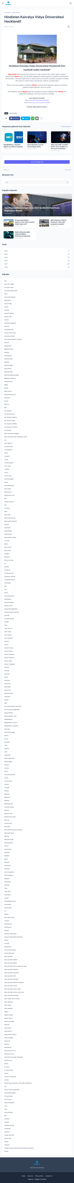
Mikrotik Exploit (8, 839)
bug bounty (7, 430)
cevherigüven (8, 449)
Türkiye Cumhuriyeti (10, 1076)
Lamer (6, 778)
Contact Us (49, 1176)
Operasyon (7, 865)
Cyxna (6, 472)
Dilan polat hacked (9, 518)
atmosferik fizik (8, 329)
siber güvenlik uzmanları (11, 995)
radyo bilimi (7, 904)
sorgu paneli (8, 1031)
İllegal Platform (8, 713)
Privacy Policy (39, 1176)
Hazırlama (7, 696)
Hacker (6, 644)
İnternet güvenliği (9, 732)
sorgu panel (7, 1028)
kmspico (6, 765)
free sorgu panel (9, 596)
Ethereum (7, 557)
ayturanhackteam (9, 336)
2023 (37, 257)
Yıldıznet (6, 1145)
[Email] (37, 118)
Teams (6, 1073)
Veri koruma (7, 1099)
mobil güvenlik (8, 842)
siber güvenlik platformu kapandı (14, 982)
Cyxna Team (8, 475)
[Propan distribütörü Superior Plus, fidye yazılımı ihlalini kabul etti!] (9, 223)
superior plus (8, 1060)
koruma (6, 768)
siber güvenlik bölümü (10, 959)
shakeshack (7, 946)
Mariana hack (8, 813)
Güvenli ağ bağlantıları (10, 609)
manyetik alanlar (9, 807)
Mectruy (6, 820)
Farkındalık (7, 583)
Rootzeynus (7, 927)
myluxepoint (8, 849)
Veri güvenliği (8, 1096)
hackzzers (7, 683)
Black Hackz (8, 391)
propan (6, 898)
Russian (6, 930)
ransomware (8, 907)
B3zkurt (6, 342)
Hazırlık (6, 700)
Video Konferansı (9, 1102)
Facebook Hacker (9, 579)
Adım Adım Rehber (9, 297)
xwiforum (7, 1132)
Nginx (6, 859)
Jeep (5, 745)
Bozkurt (6, 404)
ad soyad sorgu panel (10, 290)
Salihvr (6, 940)
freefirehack (7, 599)
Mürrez (6, 846)
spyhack (6, 1044)
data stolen (7, 488)
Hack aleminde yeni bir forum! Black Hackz (35, 146)
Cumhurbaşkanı (9, 462)
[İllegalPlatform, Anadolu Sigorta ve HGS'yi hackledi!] (13, 137)
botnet (6, 401)
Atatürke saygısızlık (10, 323)
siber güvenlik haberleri (11, 969)
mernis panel (8, 823)
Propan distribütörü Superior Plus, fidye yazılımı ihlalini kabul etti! (25, 222)
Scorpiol (6, 943)
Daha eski (68, 169)
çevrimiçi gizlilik (9, 479)
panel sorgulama (9, 872)
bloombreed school (10, 394)
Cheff (5, 453)
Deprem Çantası (9, 501)
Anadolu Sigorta (9, 313)
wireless (6, 1122)
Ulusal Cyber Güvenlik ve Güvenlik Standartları (18, 1083)
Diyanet (6, 524)
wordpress (7, 1128)
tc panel (6, 1067)
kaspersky (7, 755)
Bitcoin (6, 388)
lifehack (6, 791)
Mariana (6, 810)
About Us (30, 1176)
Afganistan (7, 300)
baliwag (6, 352)
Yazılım (6, 1141)
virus (5, 1106)
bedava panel (8, 359)
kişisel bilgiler (8, 761)
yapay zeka (7, 1138)
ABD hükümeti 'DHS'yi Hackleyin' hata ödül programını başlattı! (58, 222)
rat (5, 911)
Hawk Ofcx (7, 690)
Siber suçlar (7, 1005)
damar (6, 482)
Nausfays (7, 852)
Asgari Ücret (8, 316)
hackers (6, 667)
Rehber (6, 914)
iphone (6, 735)
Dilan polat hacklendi (10, 521)
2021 (37, 264)
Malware (6, 800)
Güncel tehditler (9, 602)
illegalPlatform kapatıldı (11, 726)
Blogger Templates (40, 1179)
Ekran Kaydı (7, 547)
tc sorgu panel (8, 1070)
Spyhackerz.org (9, 1054)
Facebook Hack (9, 573)
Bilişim (6, 385)
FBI (5, 586)
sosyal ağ (7, 1041)
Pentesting (7, 881)
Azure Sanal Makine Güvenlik (13, 339)
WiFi (5, 1115)
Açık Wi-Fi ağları (9, 284)
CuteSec (6, 469)
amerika (6, 310)
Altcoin (6, 307)
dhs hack (7, 508)
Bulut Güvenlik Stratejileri (11, 433)
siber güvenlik (8, 956)
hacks (6, 677)
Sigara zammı (8, 1018)
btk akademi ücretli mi (10, 427)
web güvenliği (8, 1112)
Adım (5, 294)
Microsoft (7, 826)
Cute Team (7, 466)
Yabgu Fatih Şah (9, 1135)
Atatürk (6, 320)
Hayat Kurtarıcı (8, 693)
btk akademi (8, 411)
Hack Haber (7, 631)
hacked (6, 641)
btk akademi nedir (9, 420)
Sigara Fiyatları (8, 1015)
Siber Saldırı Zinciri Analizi (11, 998)
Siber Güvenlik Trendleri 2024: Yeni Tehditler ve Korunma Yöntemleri (59, 146)
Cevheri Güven (8, 446)
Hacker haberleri (9, 654)
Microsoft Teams (9, 833)
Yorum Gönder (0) (37, 162)
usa (5, 1086)
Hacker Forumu (8, 648)
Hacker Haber (16, 12)
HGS (5, 703)
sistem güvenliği (9, 1021)
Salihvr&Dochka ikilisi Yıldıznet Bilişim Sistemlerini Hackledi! (22, 234)
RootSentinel (8, 924)
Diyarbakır (7, 527)
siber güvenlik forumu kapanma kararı (15, 966)
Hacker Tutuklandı (9, 664)
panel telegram (8, 875)
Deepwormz (7, 492)
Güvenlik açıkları (9, 618)
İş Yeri (6, 739)
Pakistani (7, 868)
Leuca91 (6, 787)
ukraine (6, 1080)
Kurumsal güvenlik (9, 774)
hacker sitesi (8, 661)
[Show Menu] (3, 3)
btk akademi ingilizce (10, 417)
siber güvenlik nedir (10, 976)
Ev (5, 563)
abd (5, 281)
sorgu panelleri (8, 1037)
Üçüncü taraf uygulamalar (12, 1089)
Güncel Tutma (8, 605)
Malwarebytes (8, 804)
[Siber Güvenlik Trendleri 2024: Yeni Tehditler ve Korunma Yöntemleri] (60, 137)
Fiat (5, 589)
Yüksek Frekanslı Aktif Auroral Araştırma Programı (19, 1148)
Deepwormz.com (9, 495)
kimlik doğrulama (9, 758)
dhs (5, 505)
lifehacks (7, 794)
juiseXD (6, 748)
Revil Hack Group (9, 917)
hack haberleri (8, 638)
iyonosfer (7, 742)
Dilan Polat (7, 514)
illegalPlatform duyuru (10, 722)
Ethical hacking (8, 560)
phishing (6, 885)
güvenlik (6, 615)
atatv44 (6, 326)
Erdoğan (6, 553)
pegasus (6, 878)
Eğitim (6, 544)
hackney (6, 674)
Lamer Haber (8, 781)
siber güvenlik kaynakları (11, 972)
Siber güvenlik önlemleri (11, 979)
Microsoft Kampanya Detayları (13, 829)
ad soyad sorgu (9, 287)
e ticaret (6, 540)
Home (23, 1176)
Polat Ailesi (7, 891)
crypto (6, 459)
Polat (5, 888)
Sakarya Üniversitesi (10, 933)
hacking (6, 670)
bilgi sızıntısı (7, 368)
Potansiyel (7, 894)
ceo (5, 440)
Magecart (7, 797)
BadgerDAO (7, 346)
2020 (37, 267)
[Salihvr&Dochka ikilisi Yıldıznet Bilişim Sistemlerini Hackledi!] (9, 235)
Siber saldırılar (8, 1002)
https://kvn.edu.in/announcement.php (37, 100)
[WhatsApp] (32, 118)
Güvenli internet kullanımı (11, 612)
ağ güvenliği (8, 303)
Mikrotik (6, 836)
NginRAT (7, 855)
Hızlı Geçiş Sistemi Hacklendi (12, 706)
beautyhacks (8, 355)
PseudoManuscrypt (10, 901)
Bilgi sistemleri (8, 372)
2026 (37, 251)
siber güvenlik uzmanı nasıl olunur (14, 992)
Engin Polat (7, 550)
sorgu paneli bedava (10, 1034)
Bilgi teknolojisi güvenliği (11, 375)
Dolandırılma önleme (10, 537)
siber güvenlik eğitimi (10, 963)
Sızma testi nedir (9, 953)
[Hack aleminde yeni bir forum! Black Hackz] (37, 137)
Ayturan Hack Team (10, 333)
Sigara (6, 1011)
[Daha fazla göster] (41, 118)
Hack (5, 625)
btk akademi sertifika (10, 423)
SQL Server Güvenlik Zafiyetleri (13, 1057)
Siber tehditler (8, 1008)
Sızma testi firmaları (10, 950)
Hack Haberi (8, 635)
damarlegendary (9, 485)
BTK (5, 407)
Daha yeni (6, 169)
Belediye (6, 362)
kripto (6, 771)
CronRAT (7, 456)
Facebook (7, 570)
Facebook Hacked (9, 576)
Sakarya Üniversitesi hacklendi (13, 937)
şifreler (6, 1063)
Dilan (5, 511)
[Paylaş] (68, 26)
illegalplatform (8, 719)
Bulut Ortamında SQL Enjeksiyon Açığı (15, 436)
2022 (37, 260)
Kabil (5, 752)
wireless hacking (9, 1125)
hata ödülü (7, 687)
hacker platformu (9, 657)
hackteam (7, 680)
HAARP (6, 622)
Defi (5, 498)
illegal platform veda (10, 716)
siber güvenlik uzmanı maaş (12, 989)
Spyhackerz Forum (9, 1050)
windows (6, 1119)
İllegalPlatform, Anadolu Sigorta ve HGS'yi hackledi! (13, 146)
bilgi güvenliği (8, 365)
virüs (5, 1109)
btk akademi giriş (9, 414)
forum (6, 592)
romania (6, 920)
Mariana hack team (10, 817)
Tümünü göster (65, 126)
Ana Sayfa (7, 12)
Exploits (6, 566)
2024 (37, 254)
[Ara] (70, 3)
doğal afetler (8, 531)
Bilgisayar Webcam (10, 378)
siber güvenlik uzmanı (10, 985)
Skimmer (6, 1024)
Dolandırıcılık (8, 534)
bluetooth (7, 398)
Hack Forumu (8, 628)
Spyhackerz (7, 1047)
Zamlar (6, 1151)
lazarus (6, 784)
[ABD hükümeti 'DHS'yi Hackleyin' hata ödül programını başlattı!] (44, 223)
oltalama (6, 862)
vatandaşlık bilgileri (10, 1093)
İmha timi (7, 729)
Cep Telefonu (8, 443)
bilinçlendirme (8, 381)
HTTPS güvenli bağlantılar (12, 709)
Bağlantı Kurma (8, 349)
